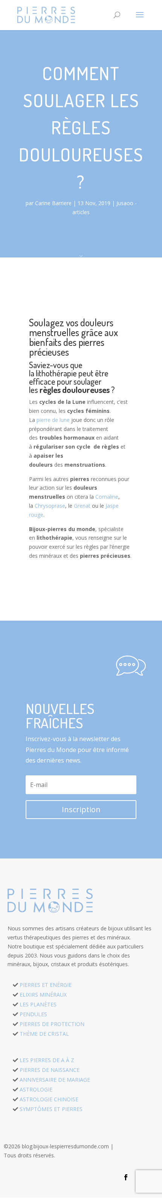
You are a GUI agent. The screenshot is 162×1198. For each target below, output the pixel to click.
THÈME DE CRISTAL (44, 1033)
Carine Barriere (53, 203)
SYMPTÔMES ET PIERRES (51, 1109)
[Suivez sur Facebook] (126, 1177)
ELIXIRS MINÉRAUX (43, 994)
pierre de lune (53, 419)
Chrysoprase (50, 505)
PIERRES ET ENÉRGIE (46, 984)
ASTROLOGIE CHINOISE (49, 1099)
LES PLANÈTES (38, 1004)
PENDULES (33, 1014)
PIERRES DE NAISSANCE (49, 1069)
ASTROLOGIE (36, 1089)
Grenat (82, 505)
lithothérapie (56, 373)
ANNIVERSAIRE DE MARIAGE (55, 1079)
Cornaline (106, 496)
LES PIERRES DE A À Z (47, 1060)
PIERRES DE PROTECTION (52, 1024)
